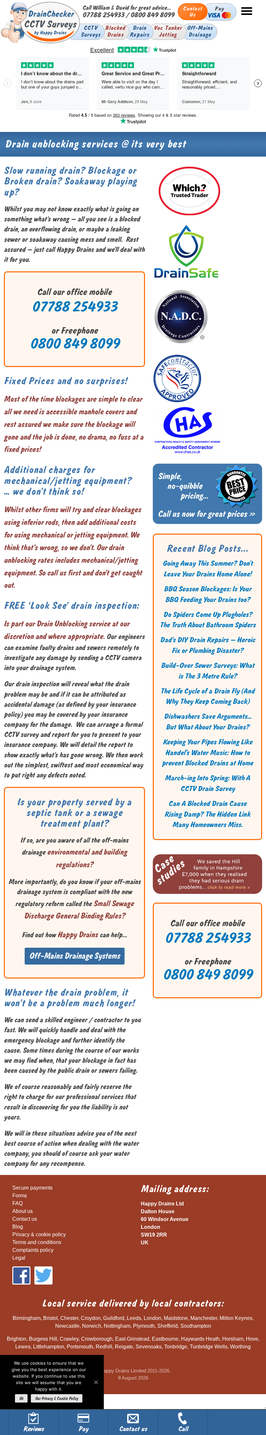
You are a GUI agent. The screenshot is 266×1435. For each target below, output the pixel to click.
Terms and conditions (36, 1242)
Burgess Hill (43, 1339)
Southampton (195, 1326)
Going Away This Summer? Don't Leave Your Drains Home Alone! (208, 568)
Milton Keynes (236, 1318)
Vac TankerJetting (168, 31)
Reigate (124, 1346)
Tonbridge (175, 1346)
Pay (219, 9)
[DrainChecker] (40, 42)
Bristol (50, 1318)
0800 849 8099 (152, 14)
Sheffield (167, 1326)
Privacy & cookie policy (39, 1234)
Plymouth (144, 1326)
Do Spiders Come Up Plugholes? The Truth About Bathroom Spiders (208, 620)
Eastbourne (165, 1339)
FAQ (17, 1203)
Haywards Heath (200, 1339)
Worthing (240, 1346)
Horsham (232, 1339)
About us (22, 1211)
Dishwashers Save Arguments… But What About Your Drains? (207, 721)
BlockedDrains (115, 31)
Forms (19, 1195)
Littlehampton (48, 1346)
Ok (21, 1398)
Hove (252, 1339)
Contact (192, 12)
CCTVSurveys (91, 31)
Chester (69, 1318)
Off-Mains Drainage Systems (74, 956)
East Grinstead (132, 1339)
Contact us (24, 1219)
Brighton (16, 1339)
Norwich (91, 1326)
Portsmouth (80, 1346)
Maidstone (176, 1318)
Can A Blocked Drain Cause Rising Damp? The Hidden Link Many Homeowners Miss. (207, 814)
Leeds (134, 1318)
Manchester (203, 1318)
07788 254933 (103, 14)
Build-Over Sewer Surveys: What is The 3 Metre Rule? (207, 671)
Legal (18, 1258)
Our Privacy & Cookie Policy (56, 1398)
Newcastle (67, 1326)
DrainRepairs (139, 31)
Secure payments (32, 1188)
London (152, 1318)
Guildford (113, 1318)
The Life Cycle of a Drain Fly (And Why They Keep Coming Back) (207, 696)
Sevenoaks (149, 1346)
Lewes (22, 1346)
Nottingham (117, 1326)
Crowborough (97, 1339)
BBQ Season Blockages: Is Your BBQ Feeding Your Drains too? (207, 594)
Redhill (104, 1346)
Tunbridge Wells (208, 1346)
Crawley (69, 1339)
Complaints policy (33, 1250)
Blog (17, 1226)
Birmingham (27, 1318)
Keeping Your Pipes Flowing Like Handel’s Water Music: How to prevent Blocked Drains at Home (207, 753)
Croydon (91, 1318)
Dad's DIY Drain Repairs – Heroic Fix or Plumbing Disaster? (207, 645)
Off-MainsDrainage (200, 31)
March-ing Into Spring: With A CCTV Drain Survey (207, 783)
